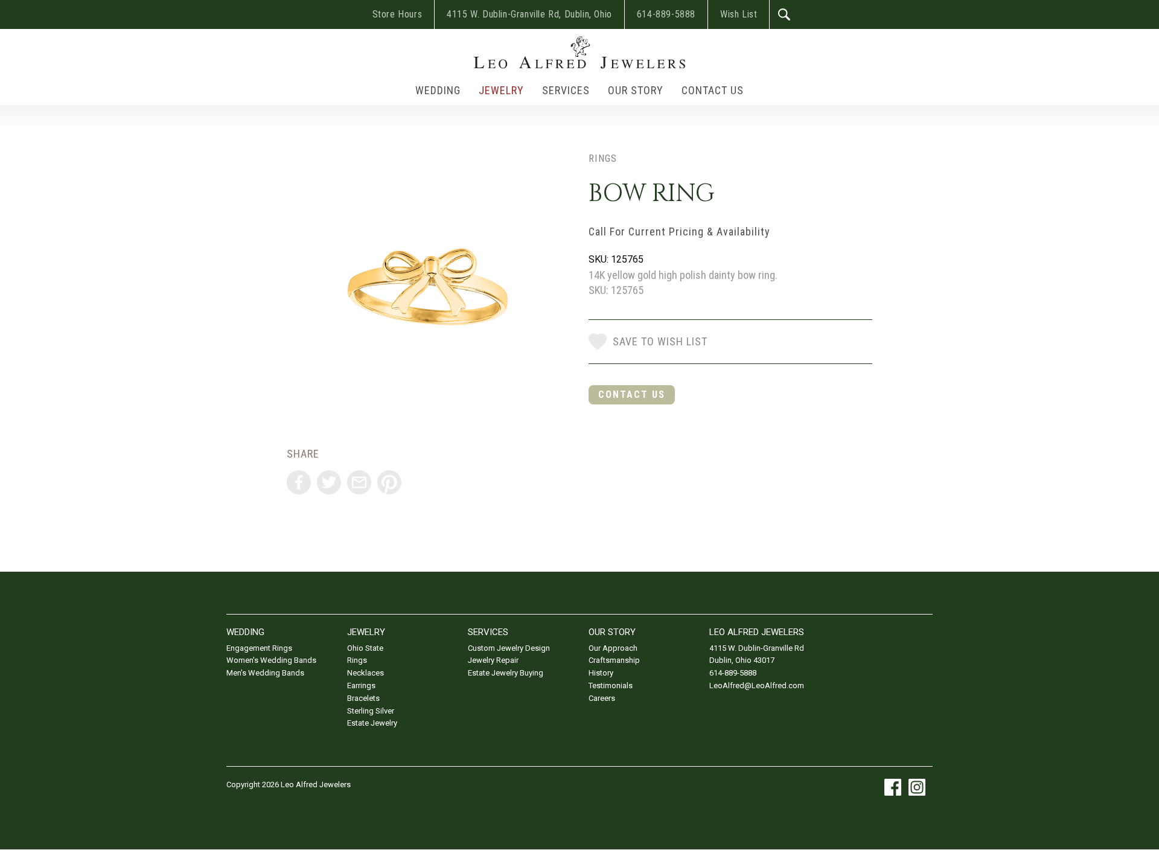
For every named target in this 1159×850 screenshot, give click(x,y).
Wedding (438, 90)
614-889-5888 (666, 14)
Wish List (738, 14)
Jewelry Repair (493, 660)
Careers (602, 698)
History (601, 672)
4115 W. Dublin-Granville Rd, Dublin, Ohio (529, 14)
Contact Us (713, 90)
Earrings (361, 685)
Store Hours (397, 14)
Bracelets (363, 698)
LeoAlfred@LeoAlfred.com (756, 685)
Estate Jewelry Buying (505, 672)
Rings (603, 158)
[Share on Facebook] (299, 482)
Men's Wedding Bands (265, 672)
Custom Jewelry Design (509, 648)
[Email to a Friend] (359, 482)
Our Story (635, 90)
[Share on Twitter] (329, 482)
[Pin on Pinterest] (389, 482)
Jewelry (501, 90)
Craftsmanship (614, 660)
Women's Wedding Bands (271, 660)
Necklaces (365, 672)
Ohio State (365, 648)
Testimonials (611, 685)
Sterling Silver (370, 710)
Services (566, 90)
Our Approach (613, 648)
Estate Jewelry (372, 722)
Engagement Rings (259, 648)
